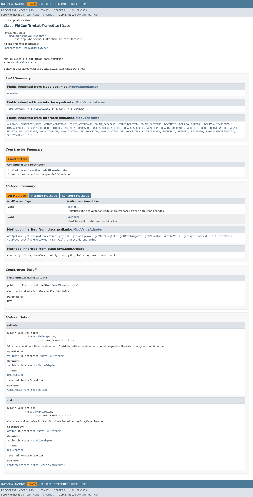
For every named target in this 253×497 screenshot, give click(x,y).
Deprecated (61, 4)
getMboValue (153, 236)
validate (73, 217)
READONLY (169, 131)
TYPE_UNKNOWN (75, 108)
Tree (48, 4)
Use (41, 4)
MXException (46, 336)
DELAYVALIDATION (190, 124)
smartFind (73, 239)
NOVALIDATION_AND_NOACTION (79, 131)
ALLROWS (12, 124)
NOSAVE (233, 127)
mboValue (13, 93)
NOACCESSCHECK (134, 127)
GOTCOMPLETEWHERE (38, 127)
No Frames (58, 10)
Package (20, 4)
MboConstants (12, 47)
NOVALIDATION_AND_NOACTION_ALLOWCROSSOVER (130, 131)
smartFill (57, 239)
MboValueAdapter (27, 62)
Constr (37, 15)
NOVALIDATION (49, 131)
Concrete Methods (75, 195)
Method (49, 15)
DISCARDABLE (15, 127)
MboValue (55, 170)
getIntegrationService (40, 236)
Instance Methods (44, 195)
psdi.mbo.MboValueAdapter (27, 35)
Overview (7, 4)
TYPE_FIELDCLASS (37, 108)
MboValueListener (36, 47)
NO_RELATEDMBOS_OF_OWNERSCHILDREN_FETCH (93, 127)
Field (27, 15)
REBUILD (183, 131)
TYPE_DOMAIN (15, 108)
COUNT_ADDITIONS (55, 124)
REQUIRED (197, 131)
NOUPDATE (31, 131)
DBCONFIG (170, 124)
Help (83, 4)
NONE (204, 127)
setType (12, 239)
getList (64, 236)
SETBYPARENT (15, 135)
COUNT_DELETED (128, 124)
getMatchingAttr (106, 236)
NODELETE (192, 127)
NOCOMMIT (178, 127)
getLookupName (82, 236)
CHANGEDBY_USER (31, 124)
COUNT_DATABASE (105, 124)
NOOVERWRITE (218, 127)
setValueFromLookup (34, 239)
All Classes (79, 10)
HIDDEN (57, 127)
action (72, 206)
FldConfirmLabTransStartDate (28, 170)
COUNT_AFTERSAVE (80, 124)
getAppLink (14, 236)
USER (29, 135)
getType (189, 236)
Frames (45, 10)
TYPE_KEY (58, 108)
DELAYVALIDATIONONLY (218, 124)
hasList (202, 236)
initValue (225, 236)
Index (74, 4)
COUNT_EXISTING (151, 124)
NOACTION (152, 127)
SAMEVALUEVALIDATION (220, 131)
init (213, 236)
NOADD (165, 127)
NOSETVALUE (14, 131)
